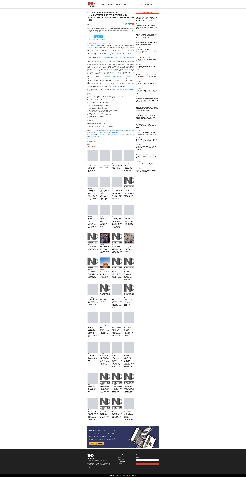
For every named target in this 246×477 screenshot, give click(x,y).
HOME (102, 4)
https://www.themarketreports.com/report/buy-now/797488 (118, 76)
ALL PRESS (118, 4)
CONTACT (125, 4)
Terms (119, 457)
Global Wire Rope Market (93, 45)
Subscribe (147, 464)
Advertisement (121, 461)
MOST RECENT (110, 4)
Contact (120, 463)
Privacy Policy (121, 459)
